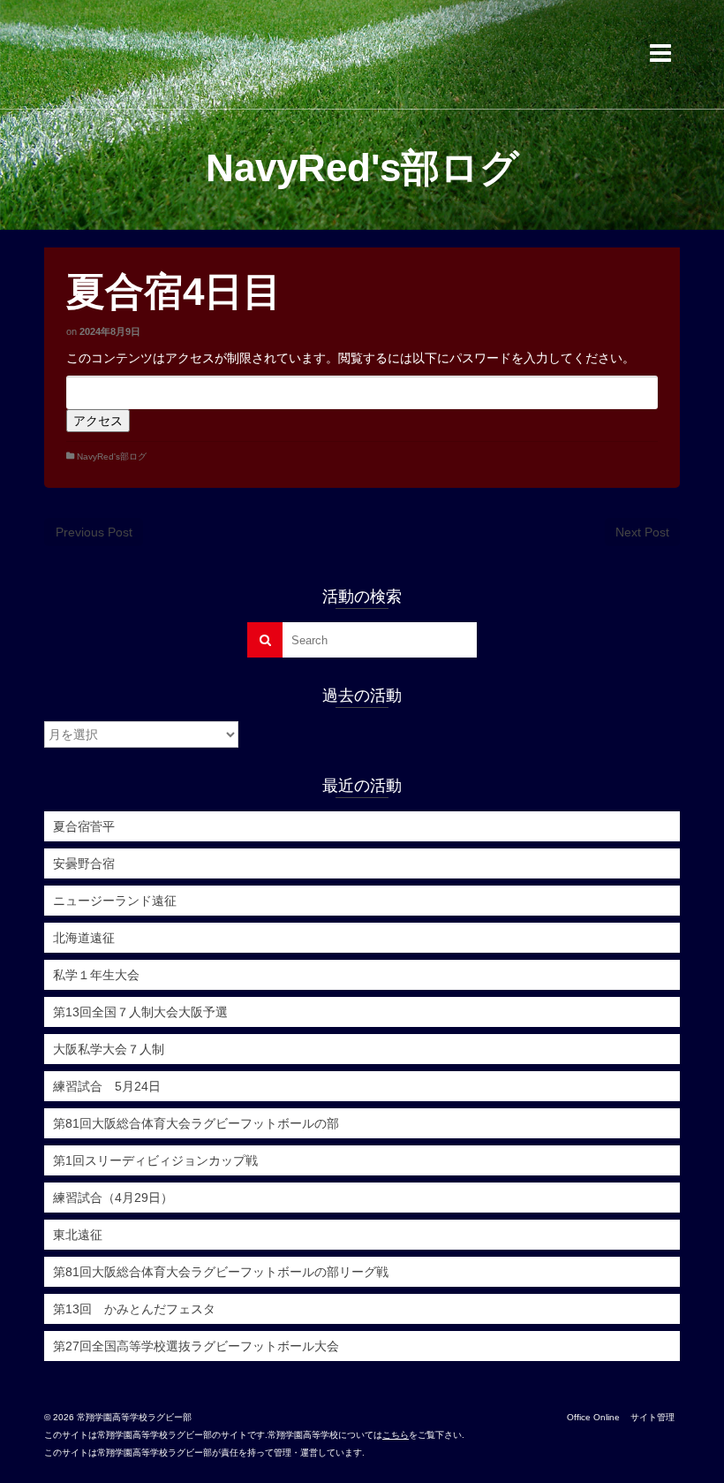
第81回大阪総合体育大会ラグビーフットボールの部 (196, 1123)
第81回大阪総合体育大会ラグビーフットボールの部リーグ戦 (220, 1272)
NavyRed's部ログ (112, 456)
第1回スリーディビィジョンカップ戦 (155, 1160)
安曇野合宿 (84, 863)
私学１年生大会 (96, 975)
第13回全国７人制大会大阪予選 (140, 1012)
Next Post (642, 532)
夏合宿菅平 (84, 826)
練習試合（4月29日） (113, 1197)
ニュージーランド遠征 (115, 901)
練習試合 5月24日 (107, 1086)
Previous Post (94, 532)
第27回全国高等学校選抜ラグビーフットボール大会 (196, 1346)
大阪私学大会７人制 (108, 1049)
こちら (395, 1435)
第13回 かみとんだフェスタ (134, 1309)
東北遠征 (77, 1235)
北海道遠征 (84, 938)
